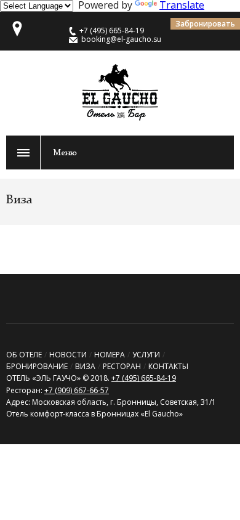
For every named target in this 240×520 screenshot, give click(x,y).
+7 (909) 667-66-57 (76, 390)
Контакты (168, 366)
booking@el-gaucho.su (121, 39)
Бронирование (37, 366)
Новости (68, 354)
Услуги (146, 354)
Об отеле (24, 354)
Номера (109, 354)
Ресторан (122, 366)
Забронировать (205, 23)
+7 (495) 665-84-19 (143, 378)
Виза (85, 366)
